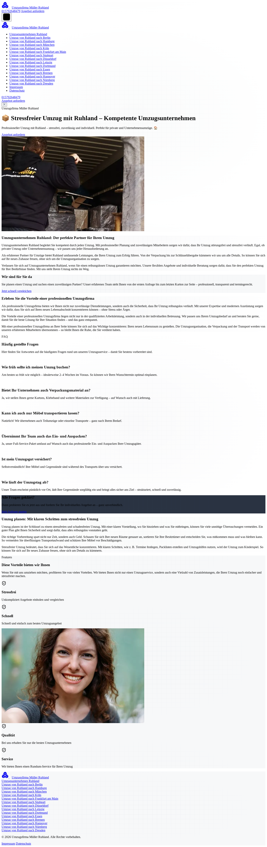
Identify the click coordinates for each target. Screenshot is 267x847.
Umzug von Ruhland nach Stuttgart (31, 55)
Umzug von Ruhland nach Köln (29, 48)
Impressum (16, 87)
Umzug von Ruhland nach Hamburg (32, 41)
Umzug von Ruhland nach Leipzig (30, 62)
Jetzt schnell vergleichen (16, 291)
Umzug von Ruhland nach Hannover (32, 76)
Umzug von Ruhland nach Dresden (31, 83)
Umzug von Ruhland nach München (32, 44)
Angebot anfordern (32, 11)
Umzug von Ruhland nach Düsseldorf (32, 58)
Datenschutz (17, 90)
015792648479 (11, 11)
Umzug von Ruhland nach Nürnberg (32, 80)
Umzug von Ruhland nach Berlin (29, 37)
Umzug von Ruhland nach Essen (29, 69)
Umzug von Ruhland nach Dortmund (32, 66)
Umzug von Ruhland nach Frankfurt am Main (37, 51)
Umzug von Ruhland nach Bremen (31, 73)
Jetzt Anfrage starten (14, 511)
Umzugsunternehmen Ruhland (28, 34)
